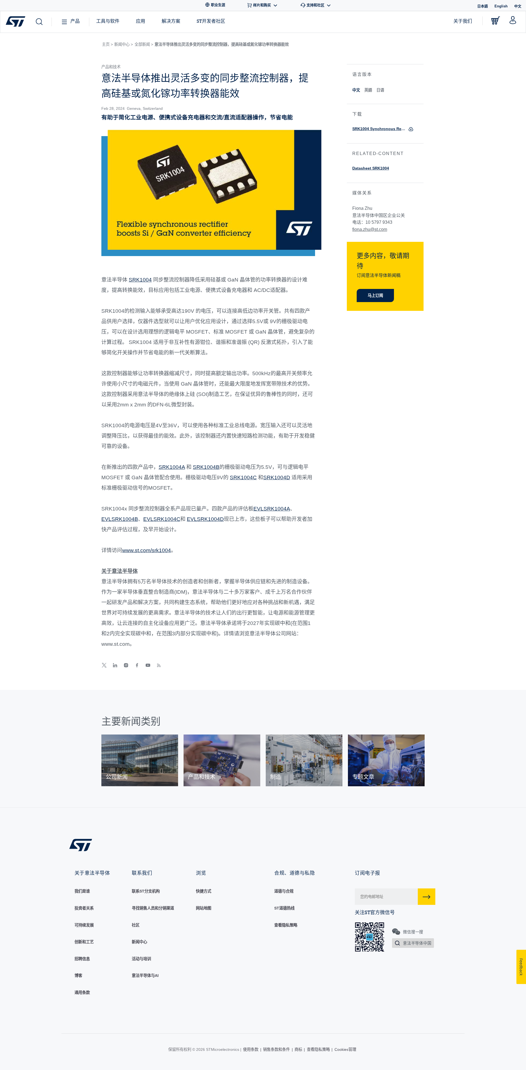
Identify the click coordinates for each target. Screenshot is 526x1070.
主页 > (107, 44)
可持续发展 (84, 925)
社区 (135, 925)
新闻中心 (139, 942)
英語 (368, 90)
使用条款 (250, 1049)
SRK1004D (276, 477)
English (501, 6)
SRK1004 (140, 280)
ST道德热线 (284, 908)
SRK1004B (206, 467)
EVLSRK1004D (205, 519)
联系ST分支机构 (146, 891)
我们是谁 (82, 891)
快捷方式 (203, 891)
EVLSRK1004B (119, 519)
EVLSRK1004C (161, 519)
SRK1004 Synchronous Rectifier (378, 129)
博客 (78, 975)
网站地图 (203, 908)
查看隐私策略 (285, 925)
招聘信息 (82, 959)
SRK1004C (243, 477)
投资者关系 (84, 908)
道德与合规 (283, 891)
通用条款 (82, 992)
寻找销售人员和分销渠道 (153, 908)
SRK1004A (172, 467)
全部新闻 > (144, 44)
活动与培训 (141, 959)
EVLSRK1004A (271, 509)
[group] (139, 760)
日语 (380, 90)
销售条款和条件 (276, 1049)
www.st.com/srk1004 (146, 550)
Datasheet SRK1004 (370, 168)
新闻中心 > (123, 44)
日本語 (482, 6)
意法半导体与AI (145, 975)
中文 (356, 90)
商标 (298, 1049)
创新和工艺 (84, 942)
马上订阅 (375, 295)
